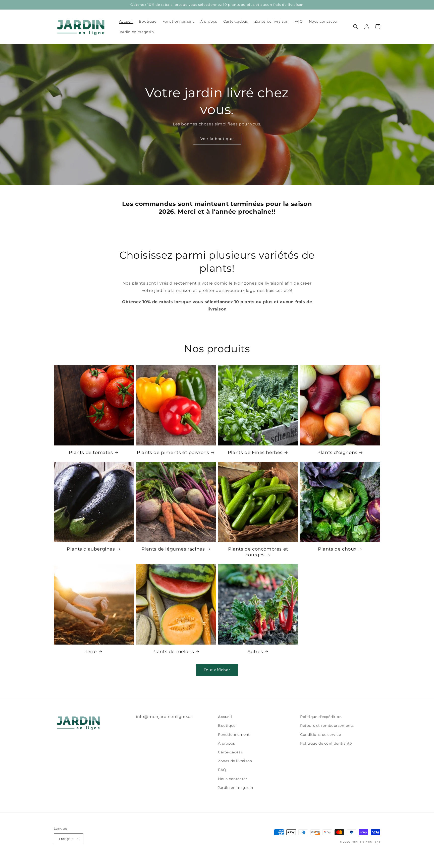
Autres (255, 651)
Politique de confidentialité (326, 743)
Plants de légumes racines (173, 549)
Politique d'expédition (321, 716)
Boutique (227, 725)
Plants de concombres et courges (258, 552)
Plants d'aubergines (91, 549)
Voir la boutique (217, 138)
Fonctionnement (234, 734)
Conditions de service (320, 734)
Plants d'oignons (337, 452)
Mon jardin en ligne (366, 841)
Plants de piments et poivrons (173, 452)
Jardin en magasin (235, 787)
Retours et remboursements (327, 725)
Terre (91, 651)
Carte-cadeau (230, 752)
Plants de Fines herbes (255, 452)
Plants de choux (337, 549)
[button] (355, 26)
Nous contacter (232, 779)
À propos (226, 743)
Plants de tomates (91, 452)
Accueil (225, 716)
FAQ (222, 769)
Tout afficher (217, 669)
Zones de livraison (235, 761)
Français (66, 839)
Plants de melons (173, 651)
